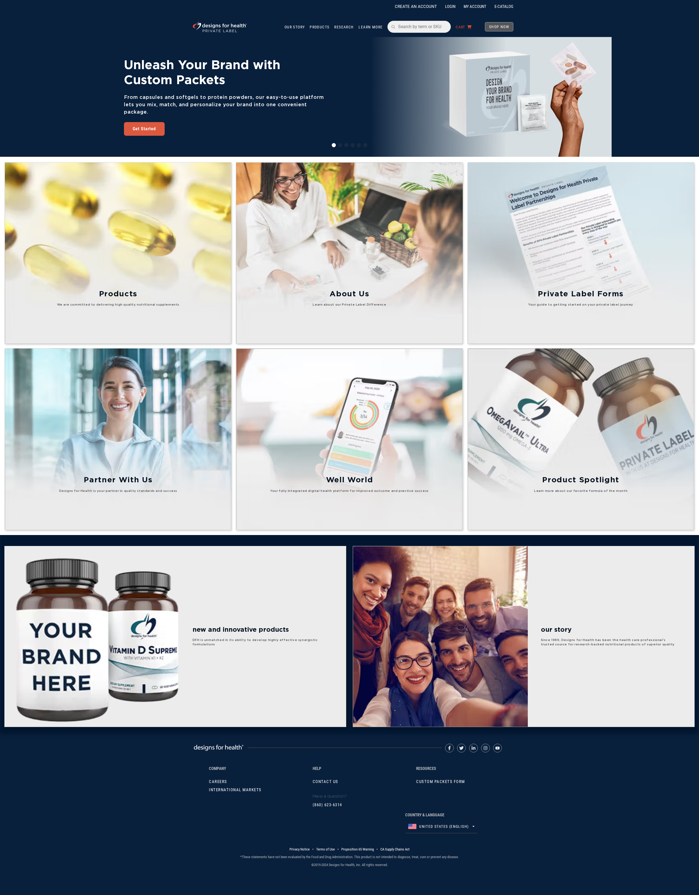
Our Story (295, 27)
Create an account (416, 6)
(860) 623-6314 (327, 804)
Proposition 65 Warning (357, 849)
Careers (218, 781)
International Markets (235, 789)
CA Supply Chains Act (395, 849)
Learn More (371, 27)
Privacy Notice (299, 849)
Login (450, 7)
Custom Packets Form (440, 781)
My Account (475, 6)
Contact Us (325, 781)
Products (319, 27)
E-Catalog (503, 6)
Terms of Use (325, 849)
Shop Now (499, 27)
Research (344, 27)
